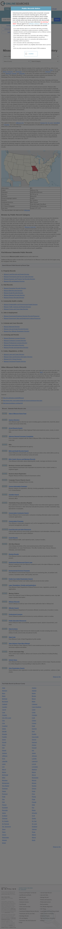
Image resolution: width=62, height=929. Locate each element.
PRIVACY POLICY (34, 23)
